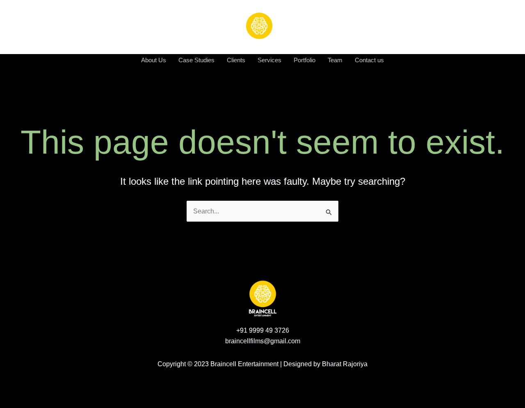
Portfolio (304, 60)
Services (269, 60)
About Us (153, 60)
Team (335, 60)
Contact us (369, 60)
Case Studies (196, 60)
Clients (236, 60)
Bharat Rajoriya (345, 363)
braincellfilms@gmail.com (262, 341)
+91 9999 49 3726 (262, 330)
